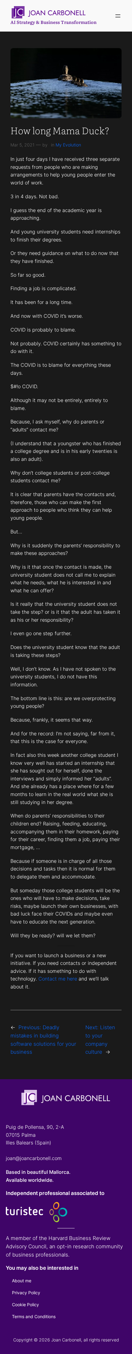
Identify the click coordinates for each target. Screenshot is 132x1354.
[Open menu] (118, 16)
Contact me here (57, 979)
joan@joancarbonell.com (34, 1158)
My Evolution (68, 144)
